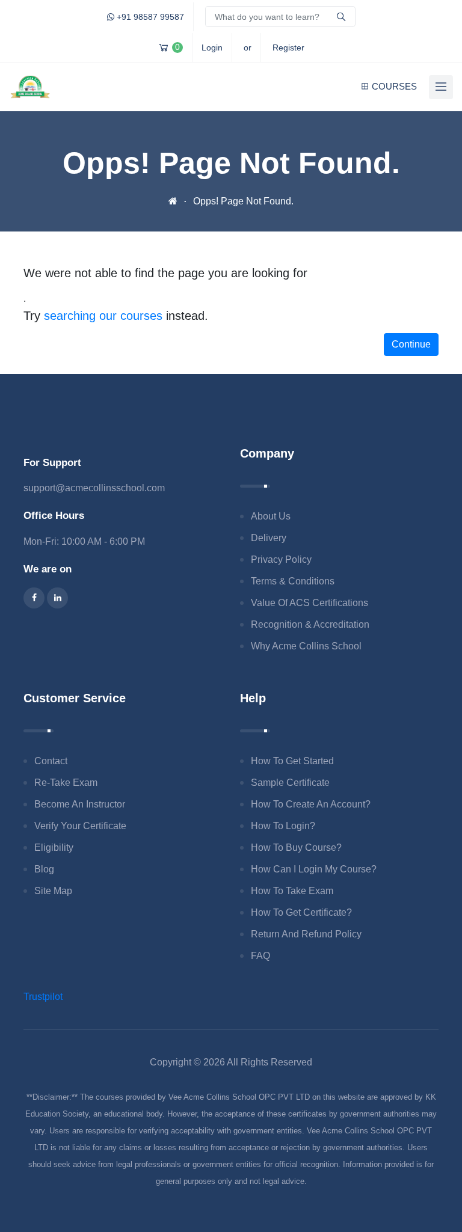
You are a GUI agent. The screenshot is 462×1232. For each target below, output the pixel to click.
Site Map (53, 891)
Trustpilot (43, 996)
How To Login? (283, 826)
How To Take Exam (292, 891)
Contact (50, 761)
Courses (394, 86)
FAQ (260, 956)
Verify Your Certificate (80, 826)
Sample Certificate (290, 782)
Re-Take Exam (65, 782)
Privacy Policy (281, 559)
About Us (271, 516)
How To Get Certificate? (301, 912)
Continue (411, 344)
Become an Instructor (79, 804)
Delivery (268, 538)
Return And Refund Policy (306, 934)
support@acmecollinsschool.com (94, 488)
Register (288, 47)
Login (212, 47)
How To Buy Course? (296, 847)
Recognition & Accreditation (310, 624)
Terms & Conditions (292, 581)
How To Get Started (292, 761)
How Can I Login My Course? (314, 869)
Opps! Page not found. (243, 201)
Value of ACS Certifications (309, 603)
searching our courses (103, 315)
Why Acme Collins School (306, 646)
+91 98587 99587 (149, 17)
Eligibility (53, 847)
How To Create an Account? (311, 804)
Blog (44, 869)
